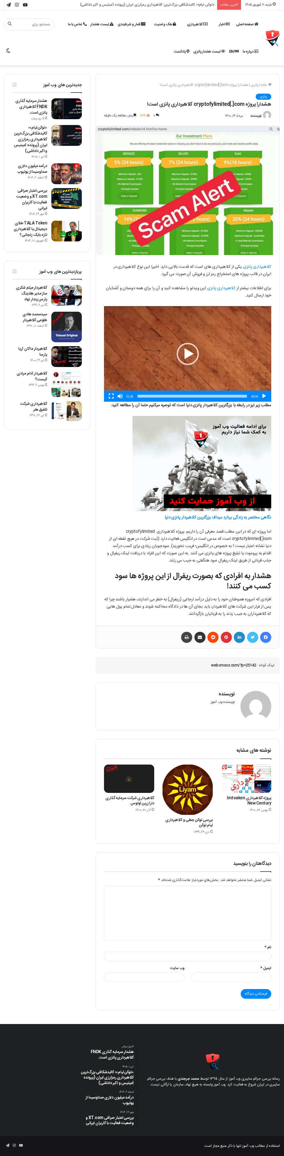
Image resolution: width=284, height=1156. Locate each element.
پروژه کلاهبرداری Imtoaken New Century (249, 801)
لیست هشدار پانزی (207, 52)
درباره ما (248, 52)
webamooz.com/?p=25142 (233, 665)
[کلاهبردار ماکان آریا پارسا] (66, 356)
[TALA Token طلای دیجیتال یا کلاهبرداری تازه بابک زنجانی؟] (66, 231)
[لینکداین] (239, 637)
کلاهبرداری (195, 24)
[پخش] (264, 396)
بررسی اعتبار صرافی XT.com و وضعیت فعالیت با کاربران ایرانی (31, 200)
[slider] (192, 396)
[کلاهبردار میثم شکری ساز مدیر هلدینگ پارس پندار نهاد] (66, 295)
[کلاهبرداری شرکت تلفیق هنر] (66, 411)
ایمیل (266, 968)
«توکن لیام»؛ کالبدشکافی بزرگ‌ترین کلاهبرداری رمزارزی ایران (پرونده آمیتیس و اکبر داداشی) (30, 139)
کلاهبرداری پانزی (257, 266)
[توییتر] (252, 637)
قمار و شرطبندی (129, 24)
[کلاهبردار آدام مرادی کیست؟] (66, 384)
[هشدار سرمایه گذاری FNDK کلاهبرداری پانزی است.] (66, 108)
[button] (188, 354)
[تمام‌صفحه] (111, 396)
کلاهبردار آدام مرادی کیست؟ (32, 376)
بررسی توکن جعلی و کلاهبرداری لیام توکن (189, 823)
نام (268, 947)
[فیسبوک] (265, 637)
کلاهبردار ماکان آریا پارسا (32, 352)
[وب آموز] (273, 38)
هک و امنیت (163, 24)
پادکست (180, 52)
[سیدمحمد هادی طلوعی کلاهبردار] (66, 327)
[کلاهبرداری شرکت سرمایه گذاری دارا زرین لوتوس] (129, 779)
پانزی (254, 85)
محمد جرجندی (188, 1079)
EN (232, 52)
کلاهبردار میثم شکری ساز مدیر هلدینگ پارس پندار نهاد (31, 293)
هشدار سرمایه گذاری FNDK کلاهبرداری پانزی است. (31, 107)
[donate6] (202, 510)
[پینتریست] (226, 637)
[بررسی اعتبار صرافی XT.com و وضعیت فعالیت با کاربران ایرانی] (66, 198)
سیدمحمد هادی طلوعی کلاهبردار (34, 317)
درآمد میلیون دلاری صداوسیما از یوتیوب (185, 5)
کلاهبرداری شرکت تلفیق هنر (33, 407)
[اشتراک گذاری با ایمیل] (200, 637)
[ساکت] (120, 396)
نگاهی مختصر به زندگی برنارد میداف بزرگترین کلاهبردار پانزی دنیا (218, 517)
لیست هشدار (100, 24)
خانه (264, 85)
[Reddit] (213, 637)
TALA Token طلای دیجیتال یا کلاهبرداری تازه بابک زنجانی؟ (30, 229)
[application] (187, 354)
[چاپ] (186, 637)
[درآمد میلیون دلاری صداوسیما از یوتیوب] (66, 173)
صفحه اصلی (245, 24)
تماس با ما (75, 24)
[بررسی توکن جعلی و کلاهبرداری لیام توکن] (188, 790)
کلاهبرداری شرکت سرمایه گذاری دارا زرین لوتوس (129, 801)
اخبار (222, 24)
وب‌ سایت (177, 968)
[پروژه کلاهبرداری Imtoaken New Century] (246, 779)
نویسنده (256, 116)
